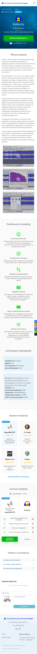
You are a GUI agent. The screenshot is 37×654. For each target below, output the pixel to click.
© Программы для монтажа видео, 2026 (13, 645)
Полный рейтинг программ (18, 477)
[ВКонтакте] (35, 321)
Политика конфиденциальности (11, 648)
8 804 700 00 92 (19, 625)
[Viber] (35, 329)
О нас (3, 634)
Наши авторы (6, 637)
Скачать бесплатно (17, 38)
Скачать (27, 539)
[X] (35, 334)
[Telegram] (35, 326)
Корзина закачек (9, 12)
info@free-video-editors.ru (19, 622)
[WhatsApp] (35, 331)
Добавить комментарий (24, 607)
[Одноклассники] (35, 324)
